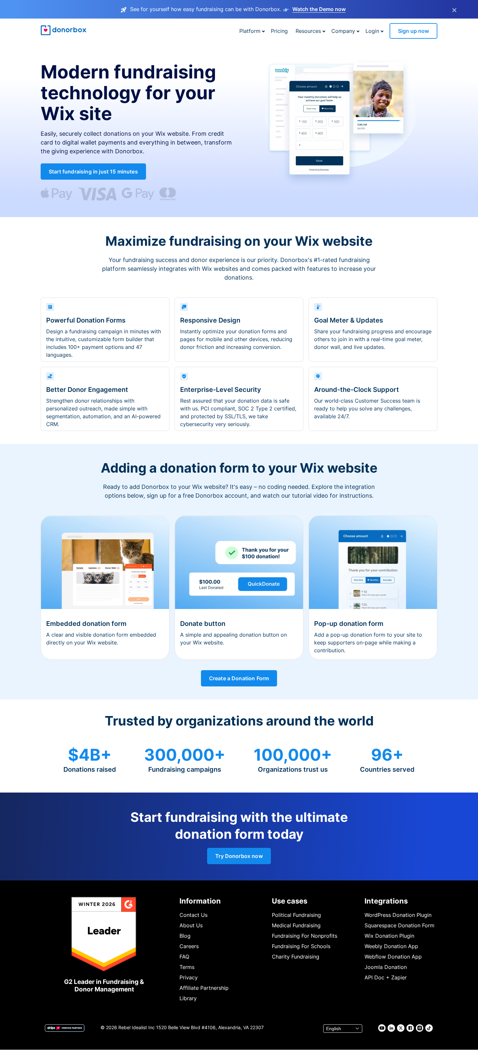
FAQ (184, 956)
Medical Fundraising (296, 925)
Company (343, 31)
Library (188, 998)
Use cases (289, 901)
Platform (249, 31)
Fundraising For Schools (301, 946)
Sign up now (413, 31)
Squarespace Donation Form (399, 925)
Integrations (386, 901)
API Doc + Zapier (386, 977)
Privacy (188, 977)
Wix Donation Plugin (389, 936)
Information (200, 901)
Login (372, 31)
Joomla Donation (386, 967)
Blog (185, 936)
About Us (191, 925)
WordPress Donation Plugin (398, 915)
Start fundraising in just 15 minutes (93, 171)
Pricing (279, 31)
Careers (189, 946)
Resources (308, 31)
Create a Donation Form (239, 678)
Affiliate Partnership (204, 988)
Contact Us (193, 915)
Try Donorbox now (239, 856)
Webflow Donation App (393, 956)
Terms (186, 967)
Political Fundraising (296, 915)
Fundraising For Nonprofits (304, 936)
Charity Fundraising (295, 956)
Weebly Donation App (391, 946)
